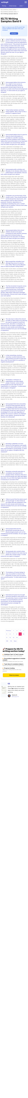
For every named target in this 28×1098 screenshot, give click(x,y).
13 (13, 637)
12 (10, 637)
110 (11, 641)
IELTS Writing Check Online (8, 9)
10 (23, 634)
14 (16, 637)
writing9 (4, 2)
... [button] (20, 637)
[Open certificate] (4, 689)
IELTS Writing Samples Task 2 (9, 11)
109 (7, 641)
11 (6, 637)
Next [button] (15, 641)
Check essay (12, 6)
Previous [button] (8, 630)
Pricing (4, 6)
